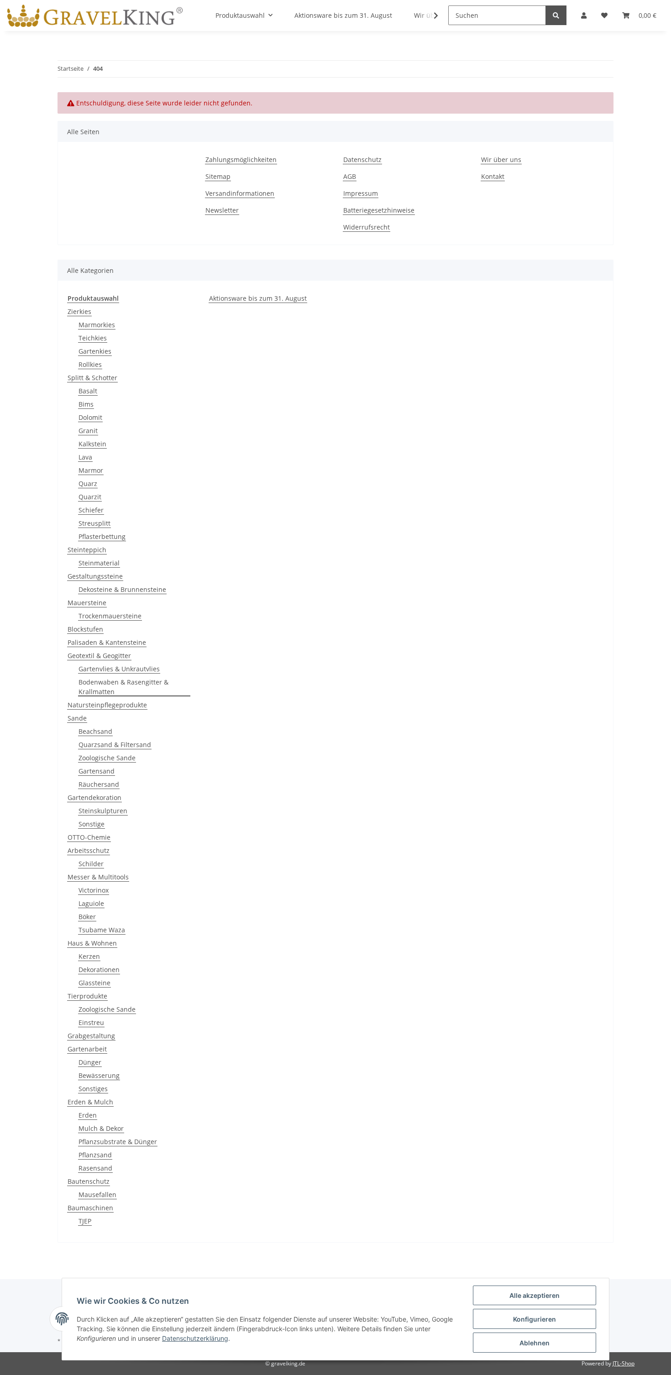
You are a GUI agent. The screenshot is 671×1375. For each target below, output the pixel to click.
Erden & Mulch (90, 1102)
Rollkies (90, 364)
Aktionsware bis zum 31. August (258, 298)
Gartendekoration (94, 797)
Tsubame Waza (102, 929)
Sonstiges (93, 1088)
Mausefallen (97, 1194)
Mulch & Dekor (101, 1128)
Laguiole (91, 903)
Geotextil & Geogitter (99, 655)
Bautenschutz (89, 1181)
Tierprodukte (87, 996)
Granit (88, 430)
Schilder (91, 863)
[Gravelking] (95, 15)
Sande (77, 718)
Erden (88, 1115)
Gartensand (97, 771)
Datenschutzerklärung (195, 1338)
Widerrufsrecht (366, 227)
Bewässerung (99, 1075)
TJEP (85, 1221)
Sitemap (218, 176)
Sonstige (92, 824)
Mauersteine (87, 602)
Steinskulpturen (103, 810)
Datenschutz (362, 159)
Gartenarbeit (87, 1049)
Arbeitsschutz (89, 850)
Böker (87, 916)
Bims (86, 404)
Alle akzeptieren (534, 1295)
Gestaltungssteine (95, 576)
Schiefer (91, 510)
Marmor (91, 470)
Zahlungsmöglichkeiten (241, 159)
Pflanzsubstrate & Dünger (118, 1141)
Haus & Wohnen (92, 943)
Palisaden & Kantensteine (107, 642)
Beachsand (95, 731)
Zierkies (79, 311)
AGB (349, 176)
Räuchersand (99, 784)
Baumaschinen (90, 1207)
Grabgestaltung (91, 1035)
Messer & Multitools (98, 877)
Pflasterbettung (102, 536)
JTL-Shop (623, 1363)
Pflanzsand (95, 1154)
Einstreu (91, 1022)
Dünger (90, 1062)
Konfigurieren (534, 1319)
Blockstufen (85, 629)
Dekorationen (99, 969)
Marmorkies (97, 324)
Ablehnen (534, 1343)
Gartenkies (95, 351)
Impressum (360, 193)
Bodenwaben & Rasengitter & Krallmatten (123, 687)
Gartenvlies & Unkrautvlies (119, 668)
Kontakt (492, 176)
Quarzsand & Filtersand (115, 744)
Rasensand (95, 1168)
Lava (85, 457)
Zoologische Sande (107, 757)
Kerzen (89, 956)
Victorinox (94, 890)
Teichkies (93, 338)
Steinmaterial (99, 563)
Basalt (88, 391)
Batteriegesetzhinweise (378, 210)
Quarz (88, 483)
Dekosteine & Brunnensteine (122, 589)
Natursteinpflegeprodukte (107, 705)
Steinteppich (87, 549)
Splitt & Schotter (92, 377)
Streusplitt (94, 523)
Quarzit (90, 496)
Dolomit (90, 417)
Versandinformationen (239, 193)
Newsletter (222, 210)
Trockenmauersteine (110, 616)
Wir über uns (501, 159)
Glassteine (94, 982)
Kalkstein (92, 443)
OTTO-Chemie (89, 837)
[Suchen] (555, 15)
